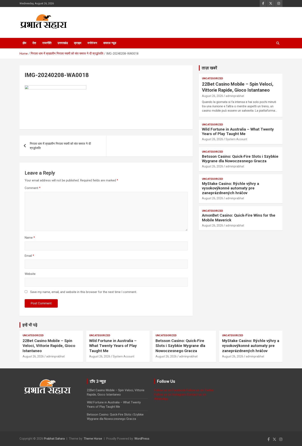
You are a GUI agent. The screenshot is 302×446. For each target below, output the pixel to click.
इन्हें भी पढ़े (29, 324)
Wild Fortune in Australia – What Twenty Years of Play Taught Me (238, 131)
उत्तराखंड (63, 43)
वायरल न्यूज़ (109, 43)
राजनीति (46, 43)
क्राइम (77, 43)
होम (24, 43)
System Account (236, 139)
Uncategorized (212, 78)
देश (34, 43)
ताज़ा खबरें (209, 67)
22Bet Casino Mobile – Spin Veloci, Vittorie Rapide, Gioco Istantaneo (49, 345)
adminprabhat (235, 96)
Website (30, 274)
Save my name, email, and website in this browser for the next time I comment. (83, 292)
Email (29, 256)
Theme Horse (93, 438)
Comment (32, 188)
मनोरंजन (92, 43)
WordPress (141, 438)
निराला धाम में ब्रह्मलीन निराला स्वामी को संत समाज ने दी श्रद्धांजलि (60, 146)
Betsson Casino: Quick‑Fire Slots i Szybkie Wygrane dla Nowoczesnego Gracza (240, 158)
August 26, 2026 (212, 96)
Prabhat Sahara (54, 438)
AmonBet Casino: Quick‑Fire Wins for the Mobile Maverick (238, 217)
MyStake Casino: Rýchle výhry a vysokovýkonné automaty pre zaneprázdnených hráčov (230, 188)
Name (30, 237)
